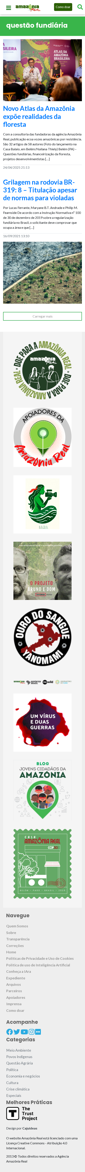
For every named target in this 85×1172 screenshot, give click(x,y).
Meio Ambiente (18, 1050)
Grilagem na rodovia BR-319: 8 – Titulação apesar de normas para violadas (40, 190)
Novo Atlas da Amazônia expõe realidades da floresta (39, 116)
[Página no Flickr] (38, 1032)
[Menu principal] (8, 8)
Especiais (13, 1095)
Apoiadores (15, 997)
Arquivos (13, 984)
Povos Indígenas (19, 1057)
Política (12, 1070)
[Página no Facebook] (9, 1032)
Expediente (15, 978)
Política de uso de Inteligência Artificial (38, 965)
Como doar (63, 7)
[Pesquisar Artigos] (80, 7)
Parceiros (14, 991)
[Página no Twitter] (16, 1032)
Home (11, 952)
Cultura (12, 1083)
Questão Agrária (19, 1063)
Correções (15, 945)
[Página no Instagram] (31, 1032)
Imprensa (13, 1004)
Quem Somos (17, 926)
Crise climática (18, 1089)
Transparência (18, 939)
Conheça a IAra (18, 971)
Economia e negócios (23, 1076)
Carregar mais (43, 316)
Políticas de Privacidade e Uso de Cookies (40, 958)
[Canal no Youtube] (24, 1032)
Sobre (11, 932)
